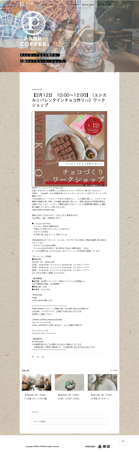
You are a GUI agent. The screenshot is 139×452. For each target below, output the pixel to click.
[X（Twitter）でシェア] (38, 357)
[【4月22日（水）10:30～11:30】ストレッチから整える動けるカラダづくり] (36, 382)
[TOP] (123, 441)
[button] (115, 73)
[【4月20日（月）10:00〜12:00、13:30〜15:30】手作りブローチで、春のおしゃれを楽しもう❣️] (69, 382)
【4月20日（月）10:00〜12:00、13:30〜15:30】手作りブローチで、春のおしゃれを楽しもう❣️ (69, 397)
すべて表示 (113, 370)
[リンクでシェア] (43, 357)
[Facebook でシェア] (33, 357)
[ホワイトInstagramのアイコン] (31, 3)
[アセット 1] (21, 3)
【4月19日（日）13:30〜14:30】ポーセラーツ (101, 397)
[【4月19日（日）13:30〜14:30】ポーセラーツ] (102, 382)
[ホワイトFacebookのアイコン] (26, 3)
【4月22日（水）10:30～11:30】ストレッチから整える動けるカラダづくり (36, 397)
